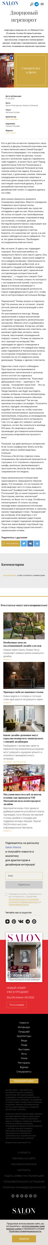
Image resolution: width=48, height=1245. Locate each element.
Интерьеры (24, 1027)
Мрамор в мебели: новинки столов (23, 692)
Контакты (24, 1170)
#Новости (7, 659)
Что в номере (16, 1004)
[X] (24, 543)
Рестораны (24, 1062)
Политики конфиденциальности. (25, 1231)
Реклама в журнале (24, 1164)
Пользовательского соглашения (24, 899)
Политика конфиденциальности (24, 1187)
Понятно (24, 1239)
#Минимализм (19, 762)
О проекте (24, 1152)
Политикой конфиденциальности (24, 902)
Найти (31, 4)
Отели (24, 1058)
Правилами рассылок (19, 904)
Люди (24, 1045)
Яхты (24, 1053)
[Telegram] (37, 543)
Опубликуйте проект (24, 1081)
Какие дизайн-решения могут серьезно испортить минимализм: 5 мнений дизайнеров (23, 738)
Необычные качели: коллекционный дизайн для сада (22, 644)
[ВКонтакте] (30, 543)
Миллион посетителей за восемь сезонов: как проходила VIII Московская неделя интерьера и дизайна (22, 799)
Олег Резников (12, 119)
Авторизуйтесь (9, 575)
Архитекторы (24, 1036)
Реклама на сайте (24, 1158)
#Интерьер (7, 762)
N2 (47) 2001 (11, 133)
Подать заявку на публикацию (24, 1175)
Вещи (24, 1040)
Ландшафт (24, 1031)
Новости (24, 1022)
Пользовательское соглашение (24, 1181)
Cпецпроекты (24, 1071)
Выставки (24, 1049)
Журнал (24, 1067)
